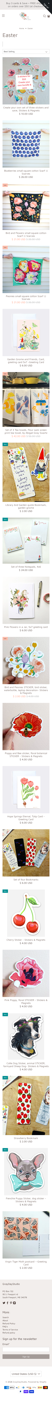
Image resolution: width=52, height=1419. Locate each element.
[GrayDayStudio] (26, 16)
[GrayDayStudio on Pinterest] (11, 1303)
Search (6, 1317)
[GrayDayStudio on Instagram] (14, 1303)
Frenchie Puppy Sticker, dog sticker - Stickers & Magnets (26, 1200)
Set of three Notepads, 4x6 (26, 566)
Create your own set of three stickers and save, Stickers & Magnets (26, 109)
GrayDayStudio (20, 1382)
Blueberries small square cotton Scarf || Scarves (26, 172)
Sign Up (26, 1356)
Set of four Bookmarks (26, 879)
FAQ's (5, 1326)
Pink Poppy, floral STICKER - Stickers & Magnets (26, 1001)
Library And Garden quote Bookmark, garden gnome (26, 506)
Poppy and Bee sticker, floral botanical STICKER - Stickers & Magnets (26, 755)
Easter (30, 28)
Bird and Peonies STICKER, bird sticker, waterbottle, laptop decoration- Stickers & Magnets (26, 690)
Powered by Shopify (37, 1382)
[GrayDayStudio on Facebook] (7, 1303)
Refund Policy (9, 1323)
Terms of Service (10, 1329)
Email (6, 1344)
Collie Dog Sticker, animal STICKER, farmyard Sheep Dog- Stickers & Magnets (26, 1065)
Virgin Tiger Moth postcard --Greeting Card (26, 1263)
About (5, 1320)
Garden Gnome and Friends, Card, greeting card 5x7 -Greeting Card (26, 361)
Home (21, 28)
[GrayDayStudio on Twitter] (4, 1303)
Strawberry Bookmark (26, 1138)
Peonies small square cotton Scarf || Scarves (26, 297)
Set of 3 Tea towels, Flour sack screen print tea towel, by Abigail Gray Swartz (26, 431)
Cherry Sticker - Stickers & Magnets (26, 939)
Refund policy (9, 1332)
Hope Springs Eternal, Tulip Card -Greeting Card (26, 818)
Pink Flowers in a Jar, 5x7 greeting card (26, 627)
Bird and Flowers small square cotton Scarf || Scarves (26, 234)
